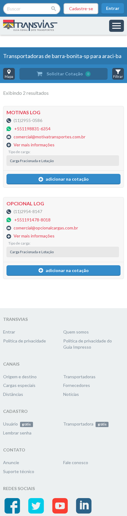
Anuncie (11, 462)
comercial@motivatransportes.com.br (49, 137)
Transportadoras (79, 376)
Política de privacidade (24, 340)
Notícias (71, 394)
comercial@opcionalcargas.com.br (46, 228)
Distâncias (13, 394)
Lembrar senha (17, 432)
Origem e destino (20, 376)
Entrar (112, 8)
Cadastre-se (81, 8)
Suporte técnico (18, 471)
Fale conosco (75, 462)
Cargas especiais (19, 385)
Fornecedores (76, 385)
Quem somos (76, 331)
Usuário (17, 423)
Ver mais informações (34, 144)
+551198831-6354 (32, 128)
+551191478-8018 (32, 219)
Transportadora (84, 423)
